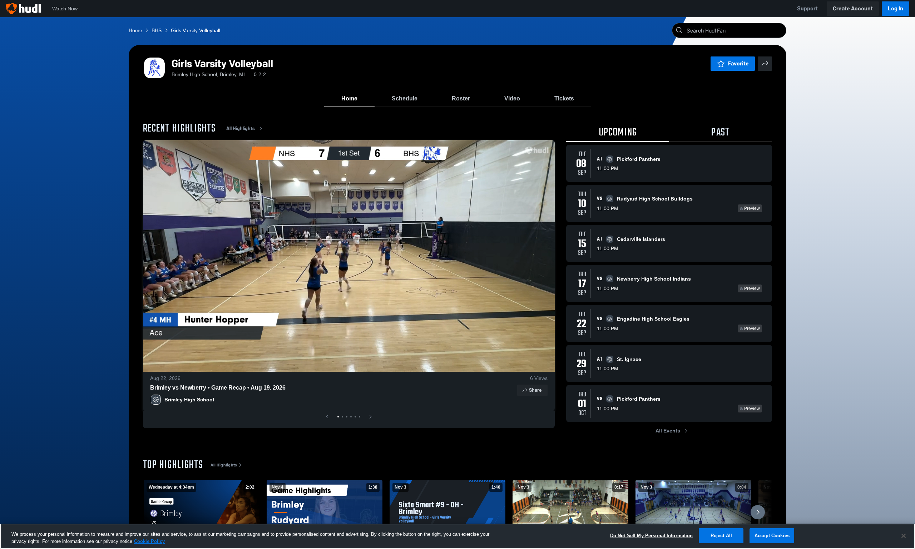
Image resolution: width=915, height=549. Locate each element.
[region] (457, 536)
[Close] (903, 536)
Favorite (738, 63)
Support (807, 8)
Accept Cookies (772, 535)
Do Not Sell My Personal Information (651, 535)
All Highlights (240, 128)
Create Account (853, 8)
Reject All (721, 535)
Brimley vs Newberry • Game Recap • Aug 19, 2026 (218, 388)
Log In (895, 8)
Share (535, 390)
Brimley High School (189, 399)
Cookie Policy (149, 541)
